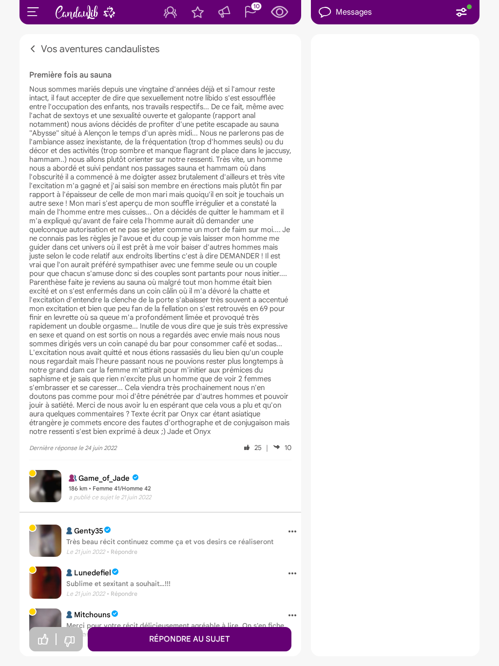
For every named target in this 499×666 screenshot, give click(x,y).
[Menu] (33, 11)
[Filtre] (461, 12)
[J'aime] (43, 639)
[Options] (288, 532)
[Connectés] (170, 12)
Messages (354, 12)
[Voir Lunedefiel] (45, 583)
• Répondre (122, 551)
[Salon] (224, 12)
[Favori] (198, 12)
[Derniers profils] (279, 12)
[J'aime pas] (69, 641)
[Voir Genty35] (45, 541)
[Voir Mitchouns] (45, 624)
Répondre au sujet (189, 639)
